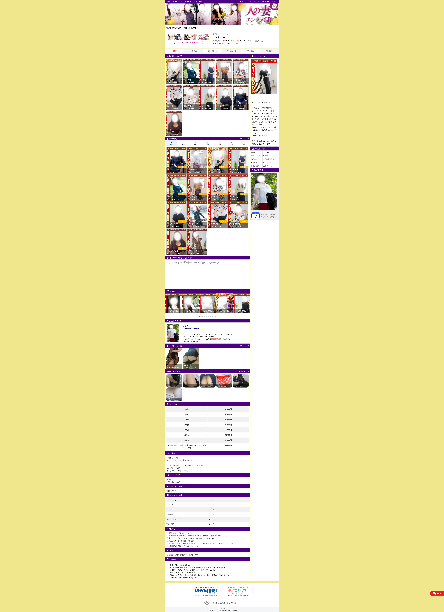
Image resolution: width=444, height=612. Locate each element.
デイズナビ (218, 610)
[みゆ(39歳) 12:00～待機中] (207, 60)
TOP (174, 51)
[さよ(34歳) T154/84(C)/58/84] (190, 294)
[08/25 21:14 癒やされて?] (207, 375)
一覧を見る (243, 371)
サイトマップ (222, 608)
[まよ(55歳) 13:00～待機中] (174, 86)
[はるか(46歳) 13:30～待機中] (191, 86)
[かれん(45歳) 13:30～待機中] (241, 86)
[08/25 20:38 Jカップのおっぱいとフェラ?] (224, 375)
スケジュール (231, 51)
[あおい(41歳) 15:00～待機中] (174, 112)
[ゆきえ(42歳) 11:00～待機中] (224, 60)
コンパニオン (212, 51)
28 (195, 143)
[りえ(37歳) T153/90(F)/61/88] (207, 294)
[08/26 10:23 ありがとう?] (174, 375)
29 (208, 143)
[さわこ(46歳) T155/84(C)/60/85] (173, 294)
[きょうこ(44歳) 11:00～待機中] (207, 86)
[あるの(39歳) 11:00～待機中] (224, 86)
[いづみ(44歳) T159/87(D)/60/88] (224, 294)
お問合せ (260, 41)
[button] (199, 316)
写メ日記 (250, 51)
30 (220, 143)
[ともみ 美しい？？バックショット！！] (191, 349)
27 (183, 143)
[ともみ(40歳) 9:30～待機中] (174, 60)
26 (171, 143)
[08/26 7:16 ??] (191, 375)
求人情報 (269, 51)
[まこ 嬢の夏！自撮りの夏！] (174, 349)
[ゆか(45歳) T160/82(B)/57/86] (241, 294)
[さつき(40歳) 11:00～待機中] (191, 60)
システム (193, 51)
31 (232, 143)
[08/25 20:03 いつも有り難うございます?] (174, 389)
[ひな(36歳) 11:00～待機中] (241, 60)
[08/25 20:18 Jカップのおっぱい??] (241, 375)
